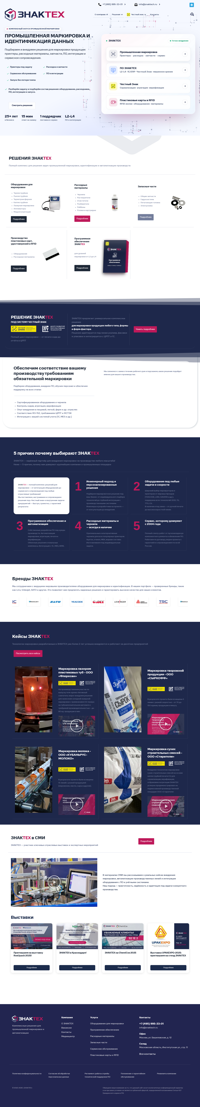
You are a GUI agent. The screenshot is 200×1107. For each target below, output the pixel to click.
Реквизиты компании (166, 1074)
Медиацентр (68, 1036)
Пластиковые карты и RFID (104, 1055)
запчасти (150, 56)
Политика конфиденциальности (26, 1074)
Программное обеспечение (104, 1030)
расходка (138, 56)
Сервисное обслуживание (104, 1049)
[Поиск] (192, 14)
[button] (77, 726)
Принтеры (125, 56)
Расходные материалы (102, 1036)
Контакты (154, 15)
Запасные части (98, 1043)
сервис (161, 56)
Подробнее (32, 968)
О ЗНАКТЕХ (67, 1024)
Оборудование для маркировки (107, 1024)
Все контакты (147, 1054)
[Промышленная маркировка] (185, 54)
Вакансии (66, 1028)
